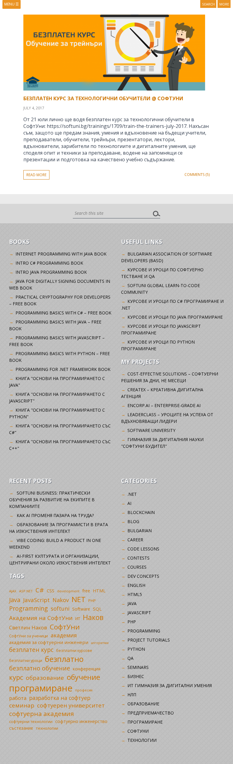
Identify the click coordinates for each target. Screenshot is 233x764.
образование (45, 678)
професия (84, 690)
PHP (92, 600)
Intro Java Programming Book (51, 272)
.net (132, 494)
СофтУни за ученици (28, 636)
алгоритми (100, 643)
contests (138, 558)
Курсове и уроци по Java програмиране (175, 317)
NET (79, 599)
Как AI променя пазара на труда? (55, 515)
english (136, 585)
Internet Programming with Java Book (60, 254)
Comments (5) (197, 174)
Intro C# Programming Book (49, 263)
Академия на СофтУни (41, 618)
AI (129, 503)
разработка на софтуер (59, 697)
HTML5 (134, 594)
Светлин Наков (28, 627)
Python (136, 649)
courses (137, 567)
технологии (47, 728)
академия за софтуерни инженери (48, 642)
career (135, 540)
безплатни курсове (74, 650)
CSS (50, 591)
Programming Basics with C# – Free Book (63, 313)
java (132, 603)
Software (81, 609)
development (68, 591)
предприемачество (150, 713)
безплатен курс (31, 650)
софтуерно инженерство (81, 721)
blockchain (141, 512)
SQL (97, 609)
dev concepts (143, 576)
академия (64, 635)
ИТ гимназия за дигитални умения (169, 685)
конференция (86, 669)
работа (17, 697)
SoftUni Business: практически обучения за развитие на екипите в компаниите (52, 499)
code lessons (143, 549)
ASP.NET (26, 591)
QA (130, 658)
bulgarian (139, 530)
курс (16, 677)
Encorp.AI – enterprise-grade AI (164, 405)
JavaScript (36, 600)
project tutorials (148, 640)
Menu (11, 4)
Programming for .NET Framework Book (62, 369)
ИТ (77, 618)
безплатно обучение (39, 668)
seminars (138, 667)
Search (208, 4)
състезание (21, 728)
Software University (151, 430)
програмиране (41, 688)
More (224, 4)
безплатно (64, 659)
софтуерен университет (71, 705)
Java (14, 600)
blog (133, 521)
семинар (21, 705)
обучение (83, 677)
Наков (93, 617)
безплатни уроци (25, 660)
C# (39, 590)
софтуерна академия (41, 713)
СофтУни (65, 627)
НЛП (131, 694)
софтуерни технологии (30, 721)
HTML (99, 591)
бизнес (135, 676)
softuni (60, 608)
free (86, 591)
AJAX (12, 591)
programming (143, 631)
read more (36, 174)
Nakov (60, 600)
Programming (28, 608)
